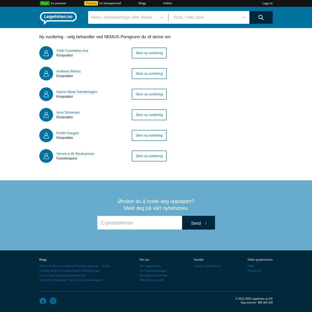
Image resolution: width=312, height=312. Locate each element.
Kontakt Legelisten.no (207, 266)
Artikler (167, 3)
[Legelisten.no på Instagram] (53, 301)
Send (196, 223)
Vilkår (250, 266)
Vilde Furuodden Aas (72, 50)
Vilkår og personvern (260, 259)
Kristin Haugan (67, 133)
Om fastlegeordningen (152, 270)
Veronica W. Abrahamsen (75, 153)
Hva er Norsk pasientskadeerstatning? (62, 275)
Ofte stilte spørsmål (151, 280)
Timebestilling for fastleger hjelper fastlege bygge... (70, 270)
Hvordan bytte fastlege (153, 275)
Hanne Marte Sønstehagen (76, 92)
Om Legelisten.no (150, 266)
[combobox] (126, 17)
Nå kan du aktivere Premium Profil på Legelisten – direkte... (76, 266)
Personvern (254, 270)
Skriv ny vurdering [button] (149, 53)
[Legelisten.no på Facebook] (42, 301)
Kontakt (199, 259)
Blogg (142, 3)
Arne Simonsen (68, 112)
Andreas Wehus (68, 71)
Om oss (144, 259)
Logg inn (267, 3)
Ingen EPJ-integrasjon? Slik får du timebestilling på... (72, 280)
